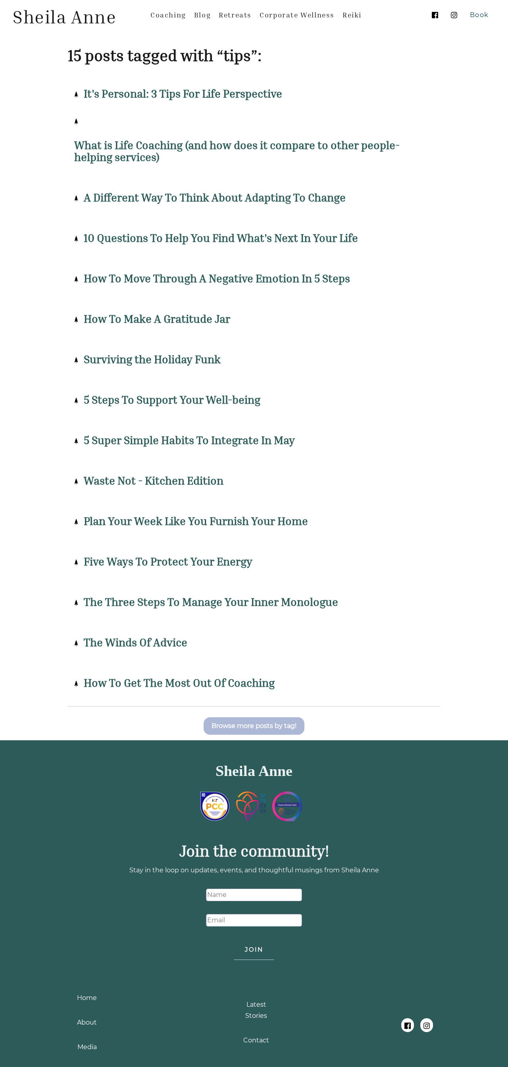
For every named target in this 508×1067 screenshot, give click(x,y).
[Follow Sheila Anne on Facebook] (435, 15)
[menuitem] (168, 14)
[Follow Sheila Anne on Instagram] (454, 15)
